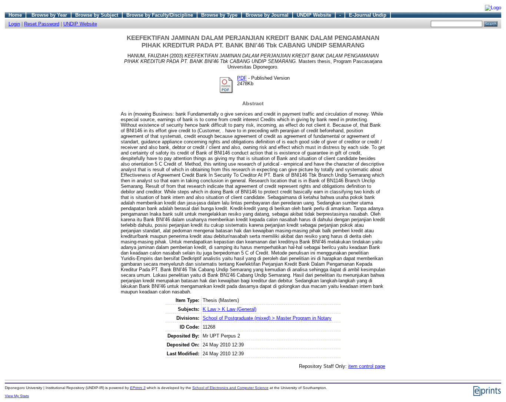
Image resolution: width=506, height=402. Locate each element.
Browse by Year (49, 15)
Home (15, 15)
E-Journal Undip (367, 15)
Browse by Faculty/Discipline (159, 15)
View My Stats (17, 396)
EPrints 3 (138, 388)
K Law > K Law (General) (229, 309)
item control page (366, 366)
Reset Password (41, 24)
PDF (242, 78)
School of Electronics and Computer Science (230, 388)
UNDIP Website (314, 15)
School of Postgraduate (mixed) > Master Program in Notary (267, 318)
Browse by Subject (96, 15)
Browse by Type (219, 15)
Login (14, 24)
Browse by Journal (267, 15)
